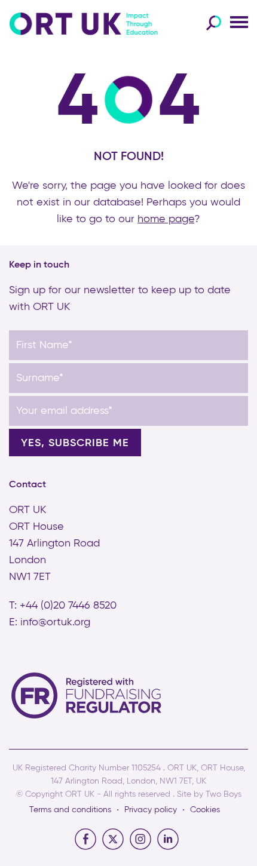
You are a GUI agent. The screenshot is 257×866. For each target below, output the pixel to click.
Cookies (205, 810)
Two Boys (223, 794)
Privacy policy (150, 810)
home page (165, 219)
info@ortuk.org (55, 622)
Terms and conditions (70, 810)
